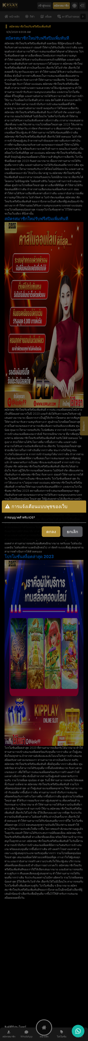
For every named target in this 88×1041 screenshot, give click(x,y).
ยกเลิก (72, 531)
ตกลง (51, 531)
